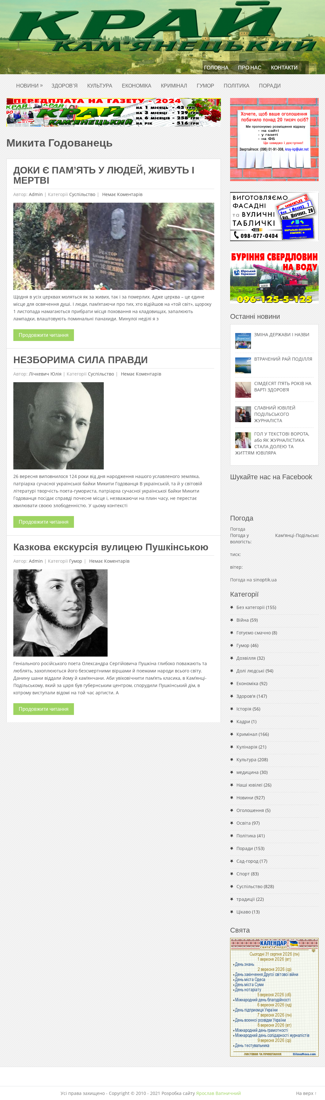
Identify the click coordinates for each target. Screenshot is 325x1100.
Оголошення (250, 810)
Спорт (243, 874)
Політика (236, 85)
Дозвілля (246, 658)
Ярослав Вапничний (218, 1093)
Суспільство (82, 194)
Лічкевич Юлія (45, 374)
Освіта (243, 823)
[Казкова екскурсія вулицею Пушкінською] (60, 614)
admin (36, 194)
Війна (242, 620)
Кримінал (174, 85)
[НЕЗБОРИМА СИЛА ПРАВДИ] (58, 427)
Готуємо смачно (253, 633)
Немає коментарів (122, 194)
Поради (270, 85)
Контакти (284, 67)
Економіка (136, 85)
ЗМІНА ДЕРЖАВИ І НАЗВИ (281, 334)
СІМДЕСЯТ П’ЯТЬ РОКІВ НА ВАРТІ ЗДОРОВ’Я (282, 386)
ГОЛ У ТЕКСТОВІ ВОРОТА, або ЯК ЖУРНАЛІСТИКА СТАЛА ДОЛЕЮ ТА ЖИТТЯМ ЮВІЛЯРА (272, 443)
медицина (247, 772)
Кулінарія (246, 747)
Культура (99, 85)
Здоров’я (64, 85)
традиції (245, 899)
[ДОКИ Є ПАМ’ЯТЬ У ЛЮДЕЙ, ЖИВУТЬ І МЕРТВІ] (113, 248)
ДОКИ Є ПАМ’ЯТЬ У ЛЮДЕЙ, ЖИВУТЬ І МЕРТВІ (103, 175)
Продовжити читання (44, 335)
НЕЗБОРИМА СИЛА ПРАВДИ (80, 360)
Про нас (250, 67)
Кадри (243, 721)
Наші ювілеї (249, 785)
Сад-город (247, 861)
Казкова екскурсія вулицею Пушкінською (111, 547)
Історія (243, 709)
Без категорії (250, 607)
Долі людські (250, 671)
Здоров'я (245, 696)
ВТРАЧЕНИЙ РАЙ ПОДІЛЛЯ (283, 359)
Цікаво (243, 912)
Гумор (205, 85)
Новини (29, 85)
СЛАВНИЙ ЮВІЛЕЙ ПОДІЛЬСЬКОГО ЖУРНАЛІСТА (274, 414)
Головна (216, 67)
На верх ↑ (306, 1093)
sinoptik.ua (265, 580)
